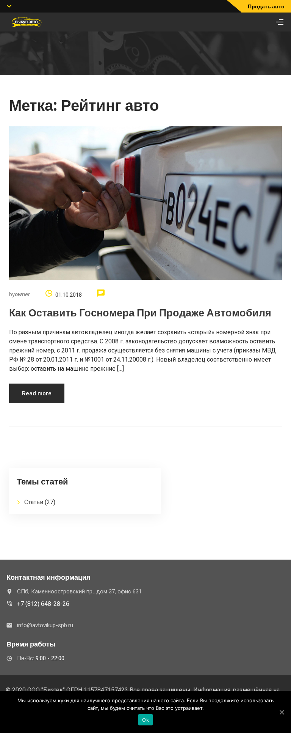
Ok (145, 720)
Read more (37, 393)
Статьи (33, 502)
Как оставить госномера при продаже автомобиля (140, 313)
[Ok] (281, 712)
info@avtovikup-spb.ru (45, 625)
